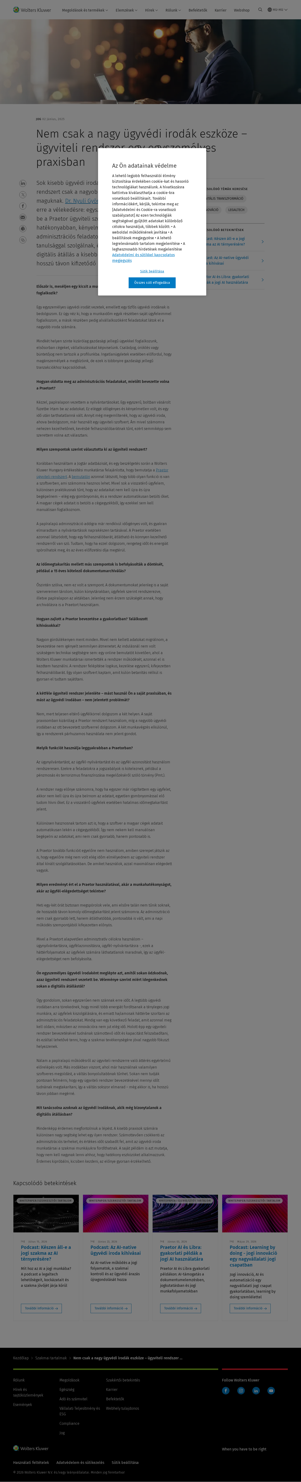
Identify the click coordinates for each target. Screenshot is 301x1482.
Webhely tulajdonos (122, 1408)
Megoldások (69, 1380)
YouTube (271, 1390)
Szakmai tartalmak (51, 1358)
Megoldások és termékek (83, 10)
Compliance (69, 1423)
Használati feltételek (31, 1462)
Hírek (149, 10)
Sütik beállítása (152, 271)
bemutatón (81, 476)
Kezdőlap (21, 1358)
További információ (39, 1308)
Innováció (210, 210)
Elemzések (125, 10)
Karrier (220, 10)
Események (22, 1404)
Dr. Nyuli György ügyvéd (94, 201)
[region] (152, 222)
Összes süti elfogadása (152, 283)
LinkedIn (256, 1390)
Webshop (242, 10)
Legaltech (236, 210)
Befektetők (198, 10)
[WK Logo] (30, 1448)
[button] (22, 183)
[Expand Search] (260, 9)
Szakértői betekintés (123, 1380)
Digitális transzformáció (222, 199)
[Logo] (35, 9)
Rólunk (171, 10)
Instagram (241, 1390)
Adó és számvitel (73, 1399)
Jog (62, 1433)
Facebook (226, 1390)
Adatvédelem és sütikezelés (80, 1462)
